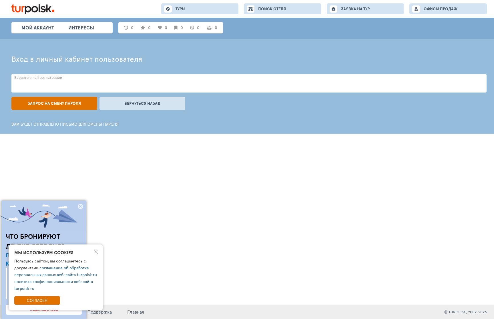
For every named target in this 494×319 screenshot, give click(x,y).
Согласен (37, 300)
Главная (135, 311)
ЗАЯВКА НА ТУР (355, 9)
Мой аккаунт (37, 27)
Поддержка (99, 311)
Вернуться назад (142, 103)
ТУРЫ (180, 9)
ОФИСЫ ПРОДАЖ (441, 9)
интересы (81, 27)
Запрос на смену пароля (54, 103)
